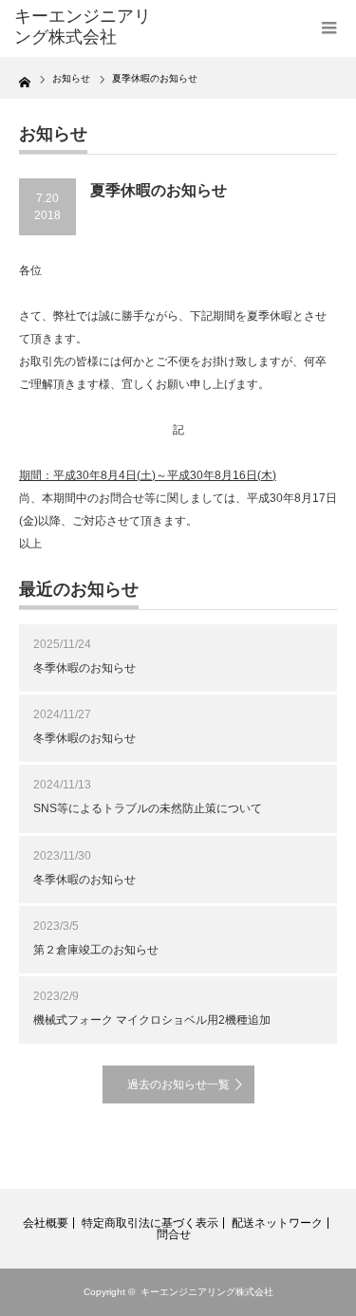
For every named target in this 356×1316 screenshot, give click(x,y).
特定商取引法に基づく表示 (150, 1223)
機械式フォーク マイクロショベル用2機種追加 (152, 1020)
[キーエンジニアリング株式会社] (85, 27)
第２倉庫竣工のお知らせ (96, 949)
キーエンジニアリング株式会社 (207, 1292)
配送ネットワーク (277, 1223)
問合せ (174, 1234)
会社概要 (45, 1223)
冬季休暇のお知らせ (84, 668)
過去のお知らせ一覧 (178, 1084)
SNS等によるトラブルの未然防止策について (147, 808)
